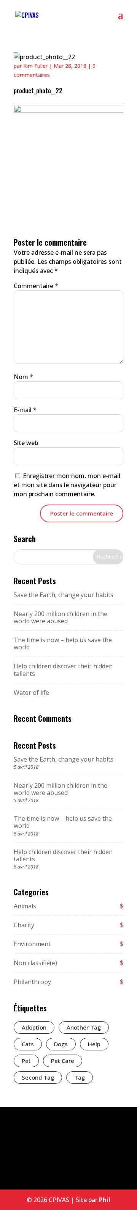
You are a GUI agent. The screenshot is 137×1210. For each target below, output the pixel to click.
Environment (32, 944)
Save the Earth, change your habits (63, 595)
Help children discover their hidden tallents (63, 669)
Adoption (34, 1027)
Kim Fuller (35, 65)
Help (94, 1044)
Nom (23, 377)
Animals (25, 906)
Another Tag (84, 1027)
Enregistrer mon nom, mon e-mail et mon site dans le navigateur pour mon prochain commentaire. (67, 485)
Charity (24, 925)
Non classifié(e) (35, 963)
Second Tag (38, 1077)
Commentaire (36, 286)
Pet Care (62, 1060)
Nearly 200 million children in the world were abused (60, 617)
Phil (104, 1200)
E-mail (25, 410)
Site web (26, 443)
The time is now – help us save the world (63, 643)
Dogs (61, 1044)
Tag (79, 1077)
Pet (26, 1060)
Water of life (31, 692)
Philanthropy (32, 982)
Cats (28, 1044)
